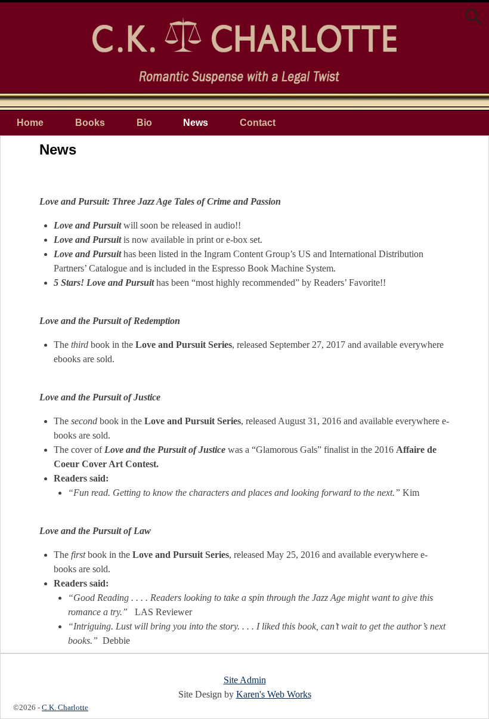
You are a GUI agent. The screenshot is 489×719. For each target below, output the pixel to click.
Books (90, 123)
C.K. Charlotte (65, 707)
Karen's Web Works (273, 694)
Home (30, 123)
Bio (144, 123)
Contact (258, 123)
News (195, 123)
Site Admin (245, 680)
